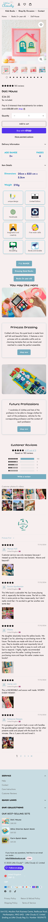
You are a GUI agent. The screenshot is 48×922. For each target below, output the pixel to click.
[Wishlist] (24, 4)
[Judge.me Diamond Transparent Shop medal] (23, 524)
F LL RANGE (24, 263)
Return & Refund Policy (30, 898)
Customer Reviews (9, 793)
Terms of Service (29, 902)
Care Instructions (9, 789)
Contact (41, 11)
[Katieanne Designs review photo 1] (8, 743)
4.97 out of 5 (30, 450)
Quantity (5, 115)
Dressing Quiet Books (24, 271)
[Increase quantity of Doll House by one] (43, 116)
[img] (8, 545)
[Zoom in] (41, 59)
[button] (30, 4)
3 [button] (24, 756)
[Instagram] (10, 891)
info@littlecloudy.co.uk (15, 858)
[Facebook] (5, 891)
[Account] (19, 4)
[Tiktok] (15, 891)
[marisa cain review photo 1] (8, 702)
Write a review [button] (24, 476)
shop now (24, 352)
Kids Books (10, 11)
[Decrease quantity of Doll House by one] (14, 116)
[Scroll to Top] (43, 908)
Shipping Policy (10, 902)
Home (4, 16)
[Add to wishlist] (41, 24)
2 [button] (20, 756)
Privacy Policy (10, 898)
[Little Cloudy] (8, 4)
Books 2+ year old (18, 16)
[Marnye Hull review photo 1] (8, 570)
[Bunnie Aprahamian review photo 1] (8, 613)
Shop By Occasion (26, 11)
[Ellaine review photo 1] (8, 667)
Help (4, 780)
